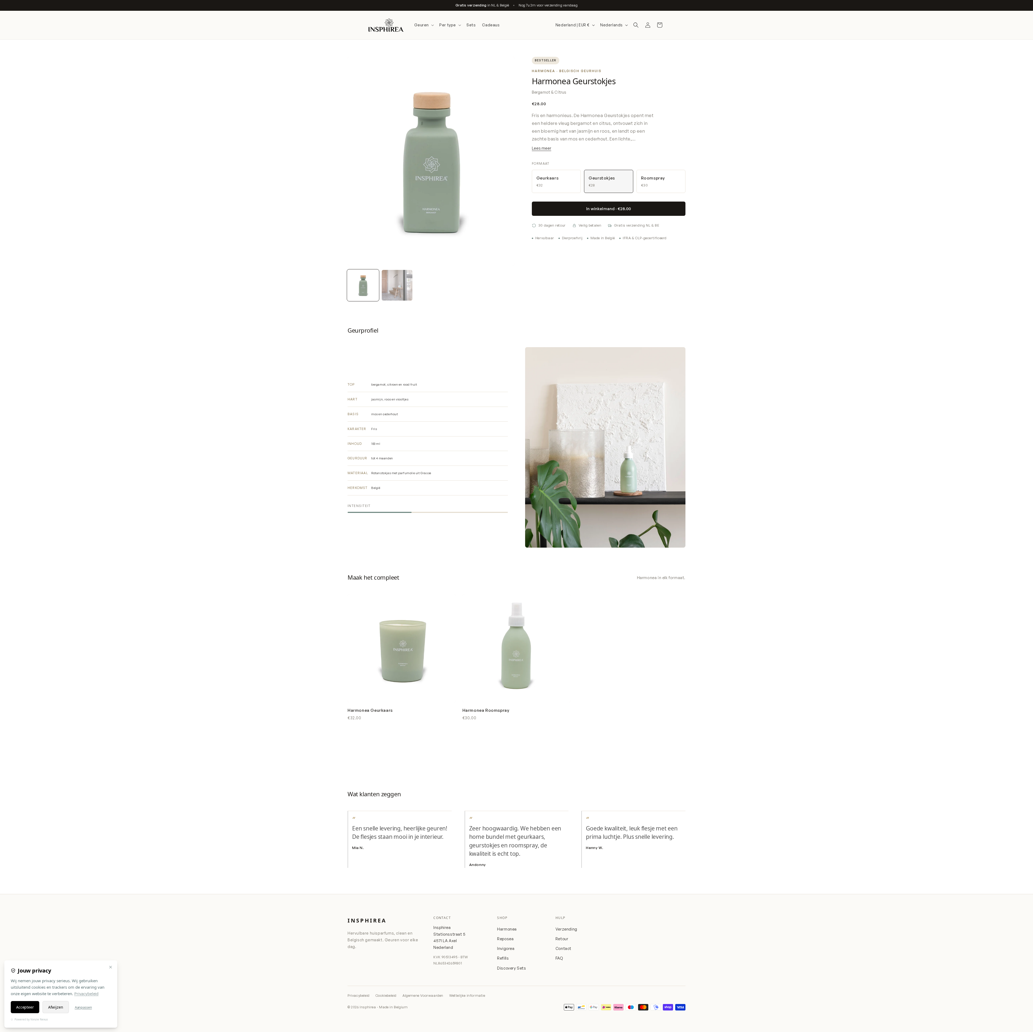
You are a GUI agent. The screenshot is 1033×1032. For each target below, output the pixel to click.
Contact (563, 948)
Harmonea (507, 929)
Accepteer (25, 1007)
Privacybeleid (359, 995)
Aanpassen (83, 1007)
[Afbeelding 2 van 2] (397, 285)
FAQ (559, 958)
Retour (562, 938)
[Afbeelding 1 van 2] (363, 285)
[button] (423, 25)
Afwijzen (55, 1007)
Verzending (566, 929)
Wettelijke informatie (467, 995)
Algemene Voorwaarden (422, 995)
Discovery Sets (511, 968)
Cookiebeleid (386, 995)
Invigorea (505, 948)
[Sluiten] (111, 967)
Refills (503, 958)
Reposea (505, 938)
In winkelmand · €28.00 (608, 208)
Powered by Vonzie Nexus (31, 1019)
